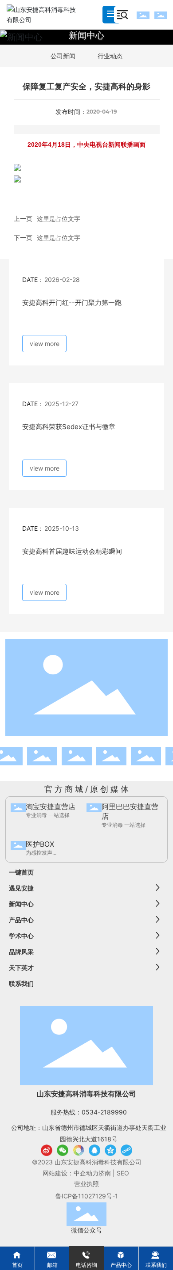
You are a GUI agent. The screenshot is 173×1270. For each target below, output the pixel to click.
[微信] (62, 1150)
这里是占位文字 (58, 218)
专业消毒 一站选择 (48, 815)
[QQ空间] (110, 1150)
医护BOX (40, 844)
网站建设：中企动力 (70, 1173)
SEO (124, 1173)
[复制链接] (126, 1150)
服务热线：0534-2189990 (89, 1112)
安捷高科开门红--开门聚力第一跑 (72, 302)
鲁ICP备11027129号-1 (86, 1196)
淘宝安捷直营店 (50, 806)
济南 (104, 1173)
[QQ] (94, 1150)
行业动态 (110, 56)
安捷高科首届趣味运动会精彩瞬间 (72, 551)
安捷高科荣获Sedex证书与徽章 (68, 426)
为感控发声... (41, 852)
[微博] (46, 1150)
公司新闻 (63, 56)
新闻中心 (86, 35)
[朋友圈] (78, 1150)
